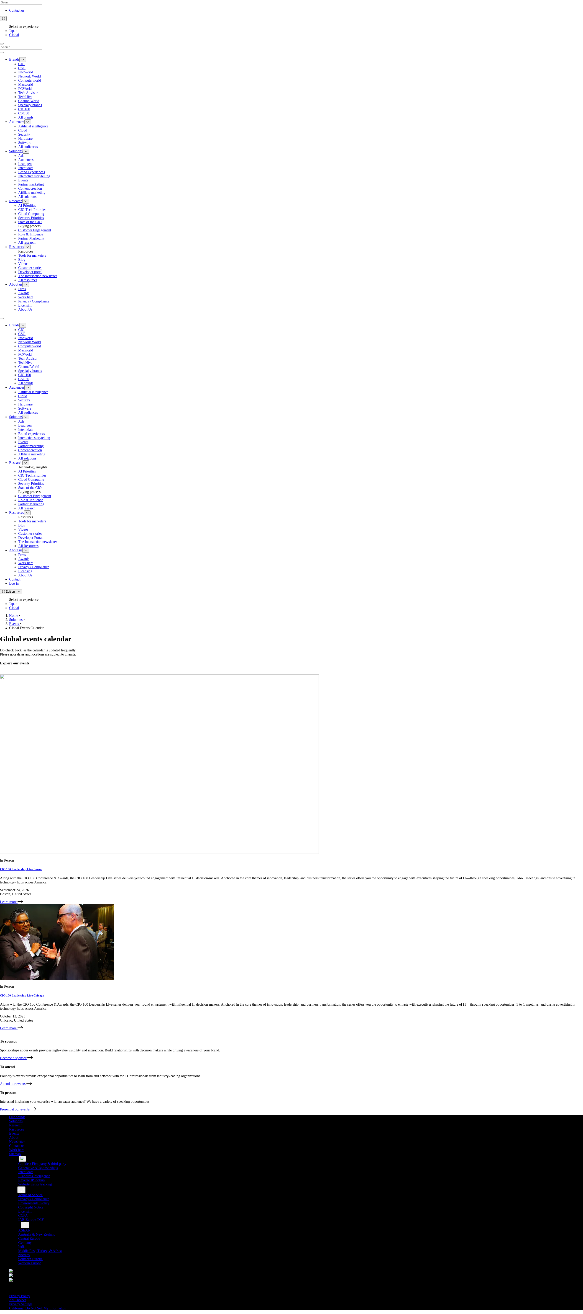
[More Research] (25, 201)
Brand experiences (31, 172)
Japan (13, 31)
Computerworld (29, 80)
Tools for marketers (32, 255)
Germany (25, 1242)
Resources (16, 247)
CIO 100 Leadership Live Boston (21, 869)
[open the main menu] (2, 318)
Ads (21, 155)
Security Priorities (31, 218)
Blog (21, 259)
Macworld (25, 84)
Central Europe (29, 1238)
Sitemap (15, 1154)
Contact (14, 579)
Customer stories (30, 268)
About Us (25, 309)
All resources (27, 280)
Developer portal (30, 272)
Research (15, 201)
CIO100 (24, 109)
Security (24, 134)
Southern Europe (30, 1259)
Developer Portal (30, 538)
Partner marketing (31, 184)
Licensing (25, 305)
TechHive (25, 97)
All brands (25, 117)
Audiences (16, 122)
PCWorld (25, 88)
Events (23, 180)
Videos (23, 264)
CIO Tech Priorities (32, 210)
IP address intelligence (34, 1176)
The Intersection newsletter (37, 542)
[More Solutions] (26, 151)
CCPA (23, 1215)
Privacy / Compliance (33, 301)
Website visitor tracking (35, 1184)
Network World (29, 76)
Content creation (30, 188)
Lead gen (25, 164)
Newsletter (17, 1142)
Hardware (25, 138)
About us (15, 284)
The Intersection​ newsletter (37, 276)
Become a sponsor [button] (16, 1058)
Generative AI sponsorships (38, 1168)
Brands (14, 59)
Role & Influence (30, 234)
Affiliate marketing (31, 192)
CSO (22, 68)
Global (14, 35)
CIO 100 (24, 375)
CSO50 (23, 113)
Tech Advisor (28, 93)
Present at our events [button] (18, 1109)
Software (24, 143)
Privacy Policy (19, 1296)
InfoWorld (25, 72)
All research (27, 242)
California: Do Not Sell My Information (37, 1308)
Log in (14, 583)
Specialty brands (30, 105)
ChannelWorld (28, 101)
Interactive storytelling (34, 176)
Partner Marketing (31, 238)
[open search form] (2, 43)
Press (22, 289)
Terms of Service (30, 1195)
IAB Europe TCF (31, 1219)
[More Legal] (21, 1189)
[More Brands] (22, 59)
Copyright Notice (30, 1207)
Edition (11, 591)
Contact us (16, 10)
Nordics (24, 1255)
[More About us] (25, 284)
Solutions (16, 151)
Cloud (22, 130)
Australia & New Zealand (36, 1234)
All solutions (27, 197)
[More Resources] (27, 247)
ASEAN (24, 1230)
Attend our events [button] (16, 1084)
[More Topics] (22, 1159)
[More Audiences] (27, 121)
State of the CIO (30, 222)
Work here (25, 297)
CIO (21, 64)
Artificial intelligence (33, 126)
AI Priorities (27, 205)
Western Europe (29, 1263)
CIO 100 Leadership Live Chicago (22, 995)
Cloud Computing (31, 214)
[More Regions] (25, 1225)
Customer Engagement (34, 230)
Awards (23, 293)
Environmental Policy (33, 1203)
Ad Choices (17, 1300)
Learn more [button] (11, 902)
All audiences (28, 147)
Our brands (17, 1117)
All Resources (28, 546)
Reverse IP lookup (31, 1180)
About (13, 1137)
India (22, 1247)
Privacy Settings (20, 1304)
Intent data (25, 168)
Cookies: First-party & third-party (42, 1164)
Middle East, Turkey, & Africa (40, 1251)
